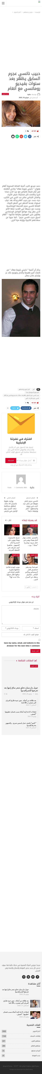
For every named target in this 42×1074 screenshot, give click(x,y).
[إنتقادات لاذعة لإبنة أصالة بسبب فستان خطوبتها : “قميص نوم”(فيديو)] (35, 1015)
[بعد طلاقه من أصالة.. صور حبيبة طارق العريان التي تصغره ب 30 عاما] (35, 1003)
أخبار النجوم (5, 94)
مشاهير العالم (35, 1045)
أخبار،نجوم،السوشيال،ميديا (32, 392)
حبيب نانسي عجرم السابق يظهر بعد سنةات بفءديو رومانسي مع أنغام (21, 395)
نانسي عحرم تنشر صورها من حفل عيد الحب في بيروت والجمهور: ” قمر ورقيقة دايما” (30, 506)
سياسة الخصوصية (7, 1066)
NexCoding (29, 1069)
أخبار (34, 389)
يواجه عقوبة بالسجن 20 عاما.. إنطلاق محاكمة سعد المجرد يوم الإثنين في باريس (11, 506)
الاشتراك (11, 460)
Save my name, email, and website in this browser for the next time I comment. (22, 644)
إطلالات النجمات (35, 1036)
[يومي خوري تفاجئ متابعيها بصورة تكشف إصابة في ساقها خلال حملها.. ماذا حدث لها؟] (12, 559)
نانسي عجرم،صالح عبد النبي (32, 398)
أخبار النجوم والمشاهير (24, 389)
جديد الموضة (36, 1055)
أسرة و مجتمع (36, 1050)
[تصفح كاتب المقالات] (21, 479)
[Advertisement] (21, 48)
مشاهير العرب (35, 1041)
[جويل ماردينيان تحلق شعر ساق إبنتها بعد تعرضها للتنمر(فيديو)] (21, 675)
